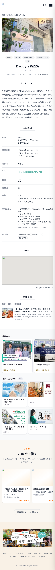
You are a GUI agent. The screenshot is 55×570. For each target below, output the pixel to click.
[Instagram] (19, 180)
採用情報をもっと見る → (27, 512)
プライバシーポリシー (27, 556)
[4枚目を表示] (28, 49)
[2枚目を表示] (24, 49)
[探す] (45, 5)
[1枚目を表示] (22, 49)
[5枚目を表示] (31, 49)
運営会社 (42, 556)
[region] (27, 35)
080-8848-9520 (30, 171)
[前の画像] (6, 35)
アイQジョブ (24, 459)
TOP (3, 15)
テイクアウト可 (42, 57)
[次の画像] (48, 35)
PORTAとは (7, 553)
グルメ (9, 15)
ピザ (27, 61)
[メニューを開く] (51, 5)
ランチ (17, 57)
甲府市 (9, 57)
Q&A (29, 553)
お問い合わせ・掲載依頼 (43, 553)
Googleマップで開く (43, 287)
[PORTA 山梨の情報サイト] (8, 5)
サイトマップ (19, 553)
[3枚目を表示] (26, 49)
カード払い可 (28, 57)
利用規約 (13, 556)
